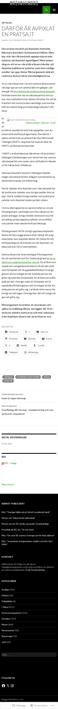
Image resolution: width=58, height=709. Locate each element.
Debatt (5, 595)
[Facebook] (3, 686)
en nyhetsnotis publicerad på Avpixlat (34, 91)
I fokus (5, 607)
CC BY (53, 123)
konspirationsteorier (28, 377)
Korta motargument (12, 612)
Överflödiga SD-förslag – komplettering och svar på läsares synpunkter (28, 410)
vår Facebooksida (36, 569)
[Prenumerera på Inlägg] (3, 463)
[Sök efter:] (29, 654)
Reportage (7, 636)
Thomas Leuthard (32, 123)
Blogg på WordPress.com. (13, 699)
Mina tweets (8, 484)
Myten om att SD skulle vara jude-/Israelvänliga (25, 523)
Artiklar (7, 23)
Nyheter (8, 381)
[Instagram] (12, 686)
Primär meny (54, 10)
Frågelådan (7, 601)
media (47, 377)
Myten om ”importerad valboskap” (18, 518)
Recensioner (8, 630)
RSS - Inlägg (10, 463)
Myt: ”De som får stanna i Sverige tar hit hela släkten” (28, 535)
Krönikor (6, 618)
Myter (5, 624)
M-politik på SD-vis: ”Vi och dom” (18, 529)
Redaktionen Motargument (29, 40)
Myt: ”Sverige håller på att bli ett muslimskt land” (26, 512)
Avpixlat (8, 377)
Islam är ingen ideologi (14, 396)
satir (4, 642)
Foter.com (45, 123)
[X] (8, 686)
